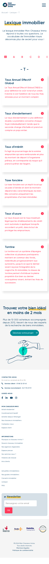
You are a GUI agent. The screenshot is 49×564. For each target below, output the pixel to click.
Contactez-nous (8, 424)
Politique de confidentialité (23, 550)
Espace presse (7, 450)
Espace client (6, 428)
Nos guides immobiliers (10, 474)
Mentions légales (22, 548)
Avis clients (6, 461)
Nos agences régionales (11, 447)
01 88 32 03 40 (21, 383)
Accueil (5, 12)
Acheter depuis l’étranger (11, 417)
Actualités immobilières (10, 471)
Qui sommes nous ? (9, 454)
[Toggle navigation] (43, 5)
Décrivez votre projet (23, 333)
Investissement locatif (10, 413)
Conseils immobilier (9, 478)
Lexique (13, 12)
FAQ (3, 485)
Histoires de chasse (9, 458)
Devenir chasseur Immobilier (12, 443)
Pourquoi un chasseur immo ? (12, 439)
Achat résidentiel (8, 409)
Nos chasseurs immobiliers (11, 420)
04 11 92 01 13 (26, 388)
